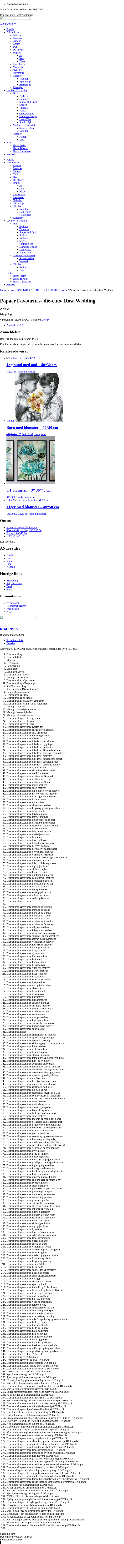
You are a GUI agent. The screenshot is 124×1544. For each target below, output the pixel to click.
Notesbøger (25, 84)
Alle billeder (12, 32)
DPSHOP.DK (9, 628)
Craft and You (26, 113)
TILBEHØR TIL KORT (44, 290)
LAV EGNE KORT (20, 290)
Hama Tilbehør (20, 148)
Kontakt (10, 154)
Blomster (17, 38)
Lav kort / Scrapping (16, 90)
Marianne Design (28, 116)
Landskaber (19, 64)
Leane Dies (25, 119)
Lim (21, 139)
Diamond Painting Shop (12, 635)
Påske (22, 61)
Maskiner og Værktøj (24, 125)
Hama (9, 142)
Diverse (63, 290)
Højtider (17, 52)
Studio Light (25, 122)
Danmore (24, 99)
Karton (22, 136)
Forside (10, 29)
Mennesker (18, 67)
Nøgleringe (25, 81)
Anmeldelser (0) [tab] (14, 325)
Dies (15, 93)
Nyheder (17, 70)
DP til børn (18, 49)
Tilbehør (17, 75)
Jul (20, 55)
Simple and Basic (28, 102)
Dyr (15, 46)
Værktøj (23, 78)
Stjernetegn (18, 72)
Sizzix (22, 110)
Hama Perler (19, 145)
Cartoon (17, 41)
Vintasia (23, 107)
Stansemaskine (26, 128)
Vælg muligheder (26, 371)
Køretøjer (18, 87)
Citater (16, 43)
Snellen (23, 104)
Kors (21, 58)
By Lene (23, 96)
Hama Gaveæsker (22, 151)
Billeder (17, 35)
